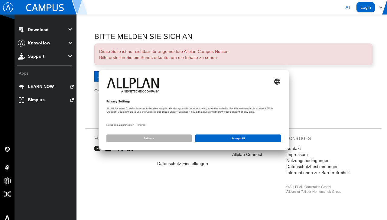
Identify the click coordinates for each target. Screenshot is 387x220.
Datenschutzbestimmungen (312, 166)
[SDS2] (7, 149)
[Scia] (7, 167)
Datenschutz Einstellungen (182, 163)
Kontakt (293, 148)
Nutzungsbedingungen (308, 160)
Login (365, 7)
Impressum (297, 154)
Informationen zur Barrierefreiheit (318, 172)
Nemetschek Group (326, 191)
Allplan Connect (247, 154)
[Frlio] (7, 180)
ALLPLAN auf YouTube (97, 148)
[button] (348, 7)
